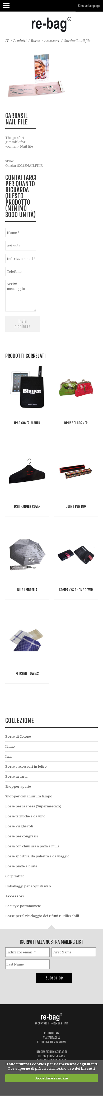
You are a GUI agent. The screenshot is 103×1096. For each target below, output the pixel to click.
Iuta (8, 756)
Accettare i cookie (51, 1078)
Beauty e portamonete (23, 905)
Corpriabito (15, 876)
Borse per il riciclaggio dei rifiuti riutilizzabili (42, 915)
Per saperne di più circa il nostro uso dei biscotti (51, 1068)
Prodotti (19, 40)
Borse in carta (16, 776)
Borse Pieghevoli (19, 826)
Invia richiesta (23, 324)
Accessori (51, 40)
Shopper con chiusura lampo (28, 796)
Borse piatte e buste (21, 866)
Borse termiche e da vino (25, 816)
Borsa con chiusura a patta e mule (32, 846)
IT (7, 40)
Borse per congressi (21, 836)
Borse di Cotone (18, 736)
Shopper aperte (18, 786)
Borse (35, 40)
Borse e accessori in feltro (26, 766)
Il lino (10, 746)
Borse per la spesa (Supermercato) (33, 806)
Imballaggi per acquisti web (28, 886)
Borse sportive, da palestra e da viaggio (37, 856)
